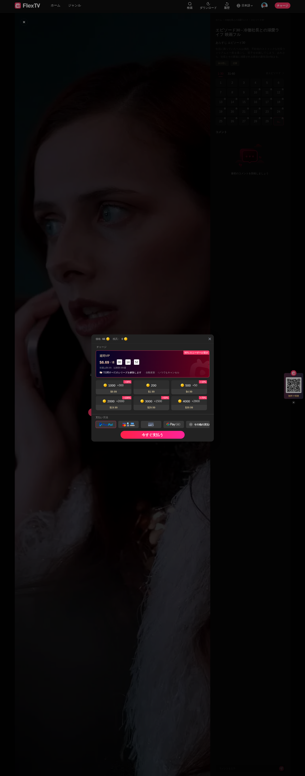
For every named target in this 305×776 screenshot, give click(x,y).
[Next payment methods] (204, 424)
